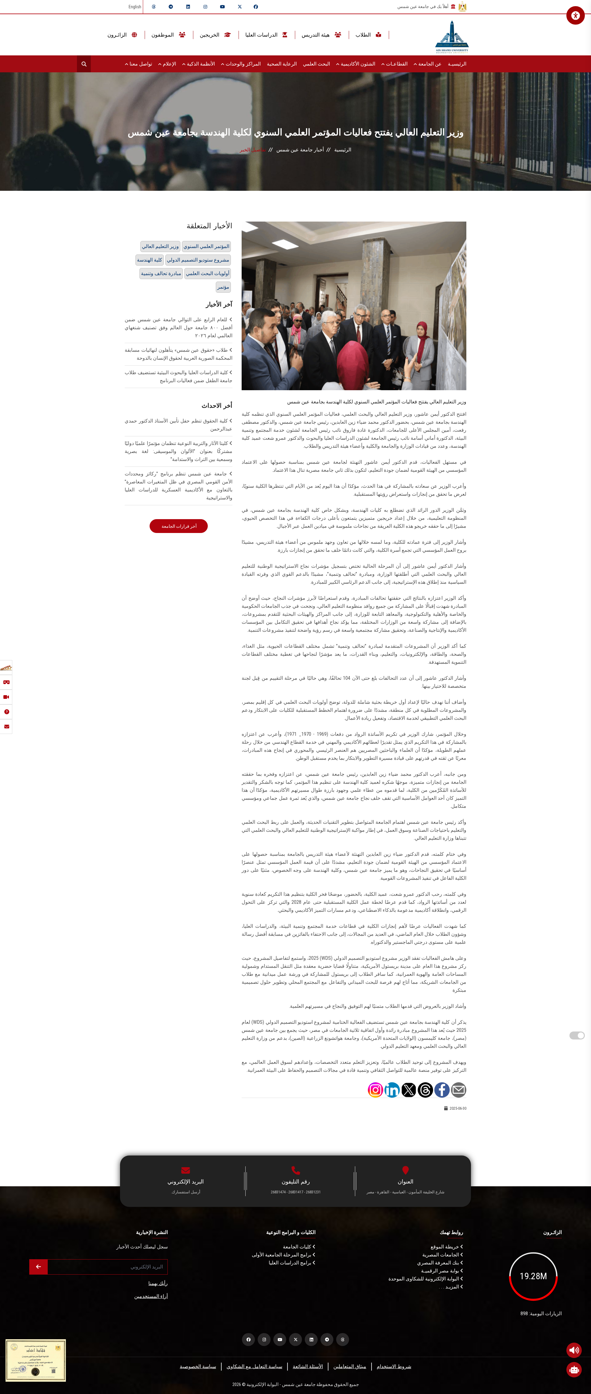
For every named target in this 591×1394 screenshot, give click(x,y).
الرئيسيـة (457, 64)
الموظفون (163, 35)
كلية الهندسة (149, 260)
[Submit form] (38, 1267)
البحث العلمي (316, 64)
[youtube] (222, 7)
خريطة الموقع (445, 1247)
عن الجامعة (429, 64)
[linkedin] (188, 7)
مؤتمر (223, 287)
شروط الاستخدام (394, 1366)
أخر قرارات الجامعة (179, 526)
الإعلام (169, 64)
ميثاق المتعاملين (349, 1366)
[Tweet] (408, 1089)
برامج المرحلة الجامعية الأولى (282, 1255)
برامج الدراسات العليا (290, 1263)
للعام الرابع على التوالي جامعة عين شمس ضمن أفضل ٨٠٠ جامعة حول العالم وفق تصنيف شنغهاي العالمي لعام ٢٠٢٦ (178, 327)
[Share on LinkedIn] (392, 1089)
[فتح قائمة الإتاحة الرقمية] (575, 15)
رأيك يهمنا (158, 1283)
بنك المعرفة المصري (438, 1263)
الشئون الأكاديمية (357, 64)
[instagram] (205, 7)
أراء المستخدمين (151, 1296)
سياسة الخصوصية (198, 1366)
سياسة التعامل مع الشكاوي (254, 1366)
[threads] (153, 7)
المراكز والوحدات (242, 64)
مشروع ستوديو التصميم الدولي (198, 260)
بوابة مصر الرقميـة (440, 1271)
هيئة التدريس (316, 35)
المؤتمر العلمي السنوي (206, 246)
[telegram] (171, 7)
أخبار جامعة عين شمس (300, 150)
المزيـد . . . (449, 1287)
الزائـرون (117, 35)
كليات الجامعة (297, 1247)
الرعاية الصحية (282, 64)
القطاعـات (396, 64)
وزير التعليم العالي (160, 246)
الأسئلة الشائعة (308, 1366)
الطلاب (364, 35)
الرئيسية (342, 150)
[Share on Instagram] (375, 1089)
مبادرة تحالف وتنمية (161, 273)
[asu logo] (452, 35)
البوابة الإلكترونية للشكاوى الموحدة (424, 1279)
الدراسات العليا (262, 35)
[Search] (84, 63)
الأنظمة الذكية (200, 64)
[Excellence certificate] (36, 1360)
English (135, 6)
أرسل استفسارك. (185, 1192)
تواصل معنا (140, 64)
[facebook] (256, 7)
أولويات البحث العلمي (207, 273)
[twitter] (240, 7)
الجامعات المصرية (441, 1255)
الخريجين (210, 35)
